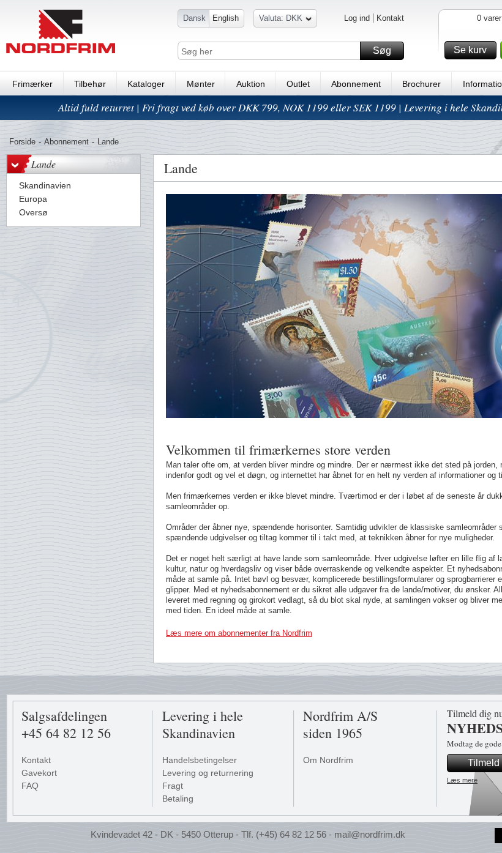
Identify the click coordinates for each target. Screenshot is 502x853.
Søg (382, 50)
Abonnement (356, 84)
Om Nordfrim (328, 760)
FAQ (30, 786)
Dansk (194, 18)
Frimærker (32, 84)
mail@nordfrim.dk (369, 834)
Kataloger (146, 84)
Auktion (250, 84)
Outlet (298, 84)
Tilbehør (90, 84)
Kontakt (390, 18)
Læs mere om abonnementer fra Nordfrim (239, 633)
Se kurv (470, 50)
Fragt (172, 786)
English (225, 18)
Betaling (177, 798)
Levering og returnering (207, 773)
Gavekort (39, 773)
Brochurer (421, 84)
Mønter (201, 84)
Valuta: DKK (280, 18)
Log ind (357, 18)
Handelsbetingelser (199, 760)
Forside (22, 141)
